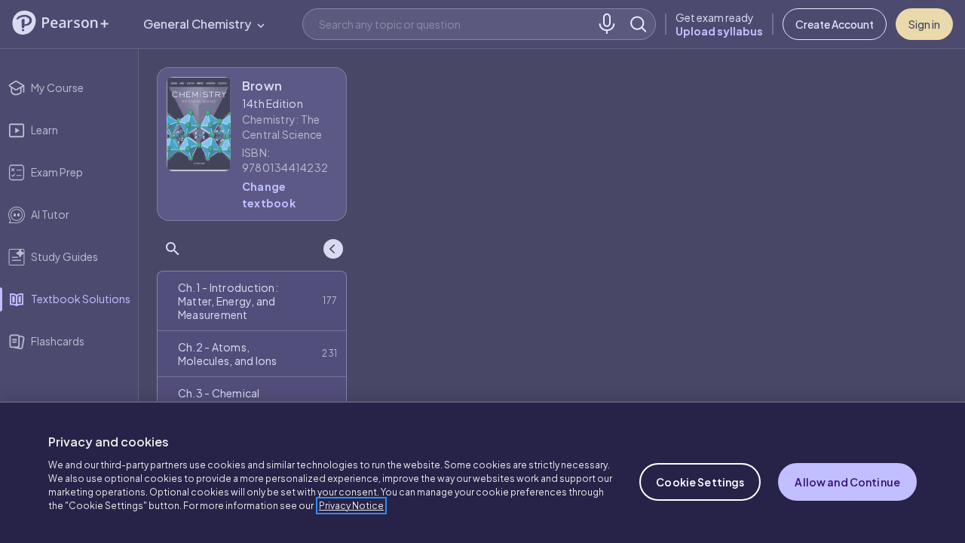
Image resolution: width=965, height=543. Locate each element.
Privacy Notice (351, 505)
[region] (482, 472)
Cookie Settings (700, 482)
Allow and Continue (847, 482)
